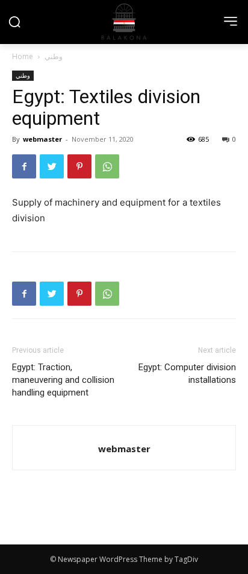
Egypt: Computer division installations (187, 373)
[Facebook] (24, 166)
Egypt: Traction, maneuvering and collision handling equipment (63, 380)
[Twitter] (52, 166)
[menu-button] (230, 21)
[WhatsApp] (107, 166)
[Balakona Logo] (124, 22)
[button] (14, 21)
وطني (54, 56)
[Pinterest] (79, 166)
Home (22, 56)
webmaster (42, 139)
